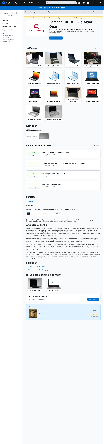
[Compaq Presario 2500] (92, 58)
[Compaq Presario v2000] (34, 111)
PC (30, 12)
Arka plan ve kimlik (8, 35)
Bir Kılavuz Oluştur (57, 38)
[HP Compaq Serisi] (54, 283)
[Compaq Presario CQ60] (53, 93)
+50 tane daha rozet (93, 316)
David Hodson (56, 35)
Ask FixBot (92, 299)
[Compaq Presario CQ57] (92, 76)
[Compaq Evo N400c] (73, 58)
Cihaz (26, 12)
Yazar (31, 307)
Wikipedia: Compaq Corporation (37, 266)
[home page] (7, 2)
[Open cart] (87, 2)
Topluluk (31, 3)
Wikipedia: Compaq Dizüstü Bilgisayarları (39, 270)
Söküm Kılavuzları (33, 130)
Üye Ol (93, 3)
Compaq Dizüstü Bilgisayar (10, 14)
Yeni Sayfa (97, 48)
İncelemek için (93, 18)
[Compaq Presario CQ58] (34, 93)
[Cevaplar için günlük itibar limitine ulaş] (90, 314)
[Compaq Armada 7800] (34, 58)
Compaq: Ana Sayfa (33, 268)
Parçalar (30, 196)
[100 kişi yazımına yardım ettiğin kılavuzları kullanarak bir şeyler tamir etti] (97, 314)
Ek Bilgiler (6, 37)
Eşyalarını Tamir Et (20, 3)
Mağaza (40, 3)
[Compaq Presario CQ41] (53, 76)
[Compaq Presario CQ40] (34, 76)
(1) (31, 201)
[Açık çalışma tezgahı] (79, 2)
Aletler (29, 205)
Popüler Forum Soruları (9, 26)
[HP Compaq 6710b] (35, 283)
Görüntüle (57, 213)
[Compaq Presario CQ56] (73, 76)
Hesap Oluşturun (61, 8)
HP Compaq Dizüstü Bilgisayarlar (8, 40)
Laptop (35, 12)
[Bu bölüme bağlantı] (25, 225)
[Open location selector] (83, 2)
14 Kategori (5, 20)
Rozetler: (95, 310)
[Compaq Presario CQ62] (92, 93)
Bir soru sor (97, 145)
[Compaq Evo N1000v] (53, 58)
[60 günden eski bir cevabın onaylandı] (93, 314)
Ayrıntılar (5, 33)
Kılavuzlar (5, 23)
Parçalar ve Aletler (7, 30)
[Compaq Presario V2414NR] (53, 111)
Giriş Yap (100, 3)
